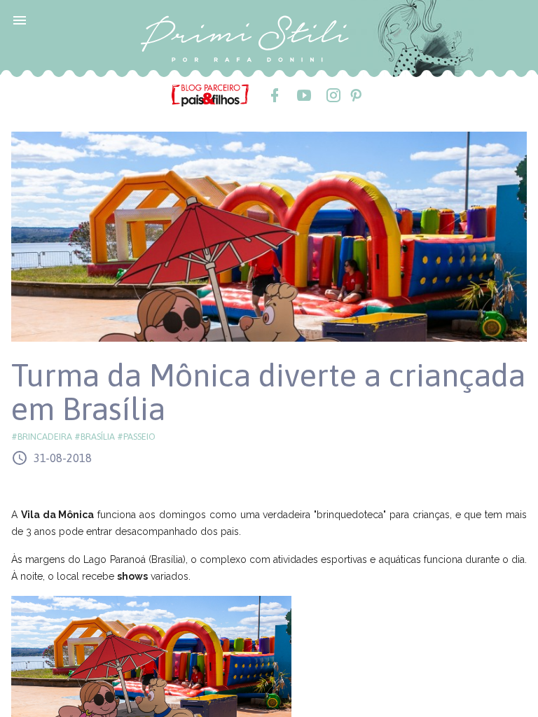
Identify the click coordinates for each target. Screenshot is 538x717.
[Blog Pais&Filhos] (210, 94)
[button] (19, 19)
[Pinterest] (355, 95)
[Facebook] (274, 95)
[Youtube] (303, 95)
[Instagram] (333, 95)
